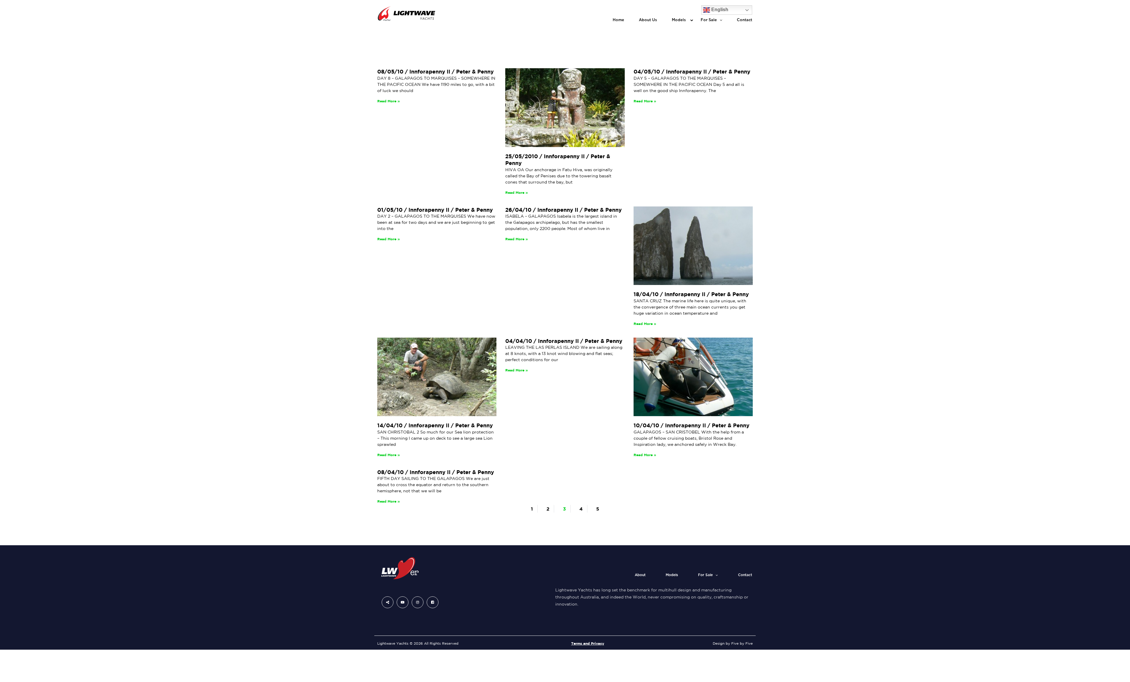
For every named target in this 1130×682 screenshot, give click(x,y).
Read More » (388, 101)
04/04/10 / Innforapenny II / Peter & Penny (563, 341)
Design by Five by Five (733, 643)
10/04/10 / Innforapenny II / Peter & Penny (692, 425)
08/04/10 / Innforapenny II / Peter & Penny (435, 472)
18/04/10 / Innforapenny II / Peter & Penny (691, 294)
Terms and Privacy (587, 643)
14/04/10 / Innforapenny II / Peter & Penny (435, 425)
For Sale (709, 20)
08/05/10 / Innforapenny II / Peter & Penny (435, 72)
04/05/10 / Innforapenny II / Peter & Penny (692, 72)
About (640, 575)
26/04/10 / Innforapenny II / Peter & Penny (563, 210)
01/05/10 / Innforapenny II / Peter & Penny (435, 210)
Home (618, 20)
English (719, 9)
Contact (744, 20)
